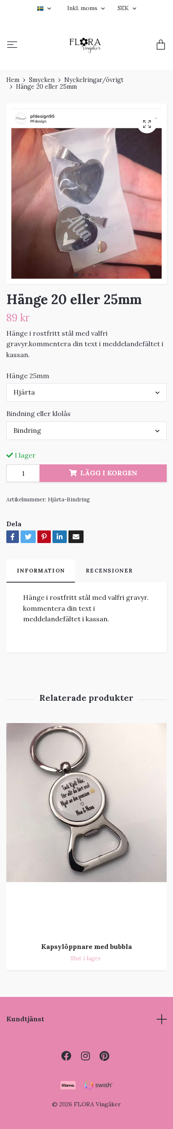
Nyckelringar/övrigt (93, 80)
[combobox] (86, 392)
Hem (12, 80)
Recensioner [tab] (109, 570)
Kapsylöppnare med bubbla (86, 946)
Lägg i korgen (108, 473)
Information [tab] (41, 570)
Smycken (42, 80)
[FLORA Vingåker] (85, 45)
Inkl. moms (83, 8)
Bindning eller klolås (38, 413)
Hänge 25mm (27, 375)
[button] (76, 274)
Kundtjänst (25, 1019)
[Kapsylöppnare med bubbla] (86, 829)
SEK (124, 8)
